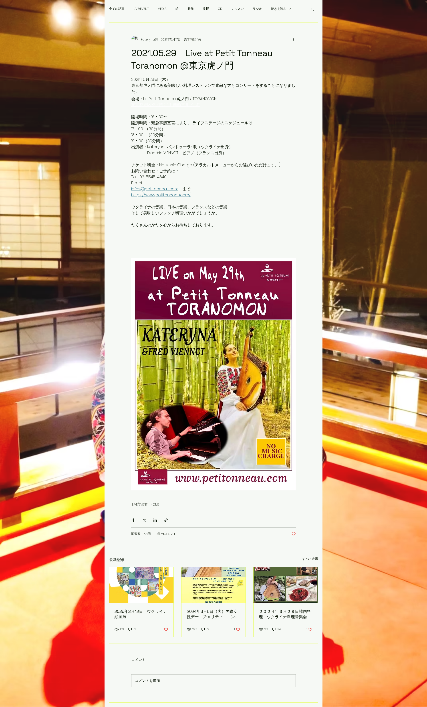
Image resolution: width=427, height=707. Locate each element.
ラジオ (257, 9)
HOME (155, 504)
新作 (190, 9)
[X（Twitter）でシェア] (144, 520)
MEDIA (162, 9)
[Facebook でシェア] (133, 520)
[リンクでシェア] (166, 520)
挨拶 (206, 9)
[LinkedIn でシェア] (155, 520)
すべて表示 (310, 559)
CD (220, 9)
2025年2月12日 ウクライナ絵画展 (141, 614)
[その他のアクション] (293, 39)
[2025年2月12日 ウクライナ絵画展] (141, 585)
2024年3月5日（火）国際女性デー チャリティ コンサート (213, 614)
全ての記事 (117, 9)
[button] (312, 9)
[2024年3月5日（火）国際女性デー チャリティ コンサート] (213, 585)
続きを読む (278, 9)
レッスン (237, 9)
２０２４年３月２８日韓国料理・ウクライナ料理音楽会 (285, 614)
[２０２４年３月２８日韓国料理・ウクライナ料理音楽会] (286, 585)
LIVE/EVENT (141, 9)
